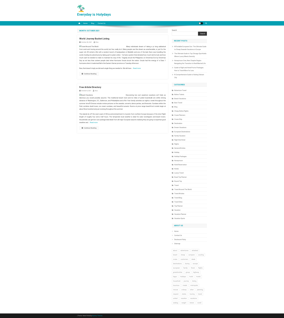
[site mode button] (201, 23)
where (192, 303)
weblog (175, 303)
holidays (183, 276)
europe (195, 263)
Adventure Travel (180, 90)
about (175, 250)
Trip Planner (178, 206)
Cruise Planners (179, 115)
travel (200, 294)
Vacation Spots (179, 218)
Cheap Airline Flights (181, 111)
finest (193, 268)
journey (186, 281)
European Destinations (182, 132)
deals (193, 259)
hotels (198, 276)
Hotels (176, 169)
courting (201, 255)
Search (174, 30)
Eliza (96, 42)
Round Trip (178, 181)
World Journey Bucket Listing (94, 38)
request (175, 294)
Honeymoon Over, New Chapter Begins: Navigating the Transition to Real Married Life (190, 62)
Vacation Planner (180, 214)
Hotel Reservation (180, 165)
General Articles (179, 148)
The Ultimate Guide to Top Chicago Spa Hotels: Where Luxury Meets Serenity (190, 55)
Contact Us (101, 23)
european (176, 268)
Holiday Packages (180, 156)
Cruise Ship (178, 119)
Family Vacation (179, 136)
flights (200, 268)
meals (185, 285)
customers (184, 259)
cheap (183, 255)
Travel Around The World (183, 189)
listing (194, 281)
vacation (184, 298)
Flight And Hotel (179, 140)
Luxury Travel (179, 173)
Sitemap (177, 243)
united (175, 298)
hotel (191, 276)
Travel (176, 185)
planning (200, 290)
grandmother (177, 272)
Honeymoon (178, 160)
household (176, 281)
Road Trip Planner (180, 177)
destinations (177, 263)
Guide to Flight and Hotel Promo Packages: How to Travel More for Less (189, 69)
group (188, 272)
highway (196, 272)
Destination (178, 123)
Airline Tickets (179, 94)
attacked (195, 250)
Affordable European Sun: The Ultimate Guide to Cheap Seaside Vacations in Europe (190, 48)
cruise (175, 259)
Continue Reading (90, 74)
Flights (176, 144)
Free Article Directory (90, 87)
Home (85, 23)
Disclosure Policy (180, 239)
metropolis (194, 285)
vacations (193, 298)
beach (175, 255)
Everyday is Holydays (94, 14)
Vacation (177, 210)
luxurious (176, 285)
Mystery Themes (97, 315)
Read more (137, 68)
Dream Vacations (180, 127)
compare (191, 255)
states (184, 294)
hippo (175, 276)
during (187, 263)
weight (183, 303)
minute (175, 290)
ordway (184, 290)
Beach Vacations (180, 98)
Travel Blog (178, 198)
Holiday (176, 152)
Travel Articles (179, 193)
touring (192, 294)
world (199, 303)
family (185, 268)
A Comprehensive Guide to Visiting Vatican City (189, 76)
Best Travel (178, 103)
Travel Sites (178, 202)
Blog (92, 23)
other (192, 290)
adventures (184, 250)
